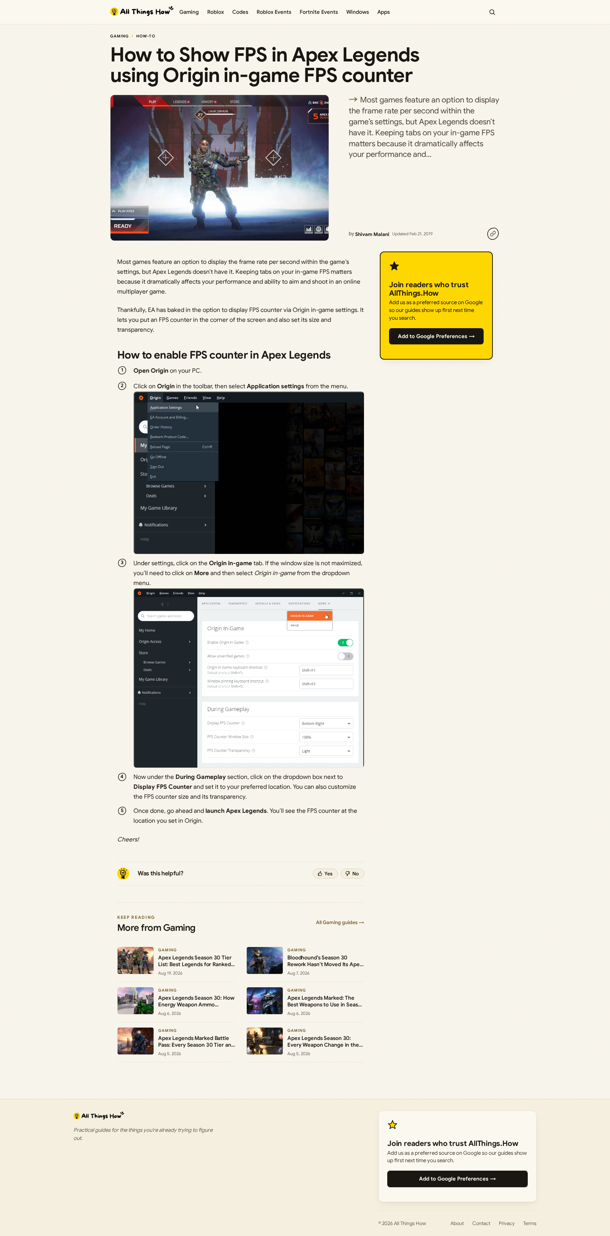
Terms (530, 1223)
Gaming (189, 12)
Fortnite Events (319, 12)
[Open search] (492, 12)
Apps (383, 12)
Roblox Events (274, 12)
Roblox (215, 12)
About (457, 1223)
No (355, 873)
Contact (481, 1223)
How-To (145, 36)
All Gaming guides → (340, 922)
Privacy (507, 1223)
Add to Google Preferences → (436, 336)
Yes (328, 873)
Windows (357, 12)
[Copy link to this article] (493, 234)
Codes (240, 12)
